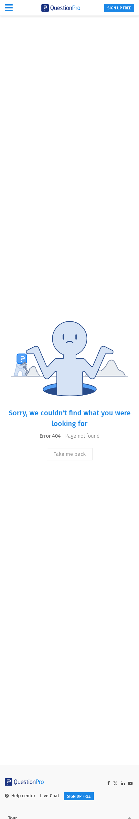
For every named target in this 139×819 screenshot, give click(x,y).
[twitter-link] (115, 784)
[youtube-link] (130, 783)
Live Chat (49, 796)
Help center (23, 796)
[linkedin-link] (123, 783)
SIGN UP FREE (119, 8)
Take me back (70, 454)
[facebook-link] (108, 783)
